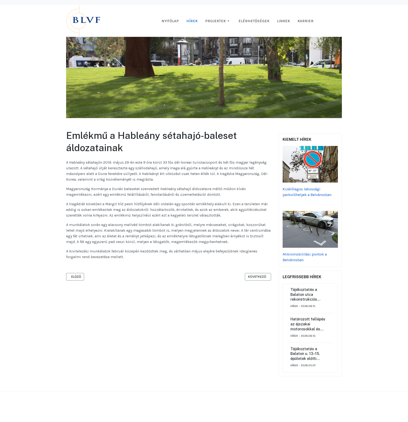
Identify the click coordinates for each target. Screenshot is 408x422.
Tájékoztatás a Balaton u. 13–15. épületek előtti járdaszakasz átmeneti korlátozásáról (305, 354)
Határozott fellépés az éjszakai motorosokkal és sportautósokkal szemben (307, 324)
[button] (218, 21)
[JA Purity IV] (101, 20)
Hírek (294, 306)
